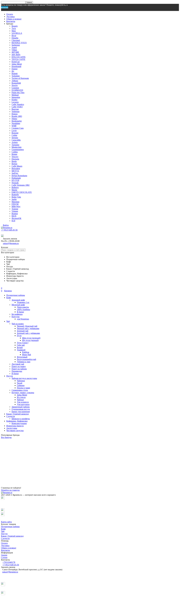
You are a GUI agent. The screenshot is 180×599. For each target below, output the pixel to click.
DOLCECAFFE (19, 57)
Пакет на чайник (19, 369)
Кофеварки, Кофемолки (17, 421)
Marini (14, 190)
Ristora (15, 114)
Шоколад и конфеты (21, 419)
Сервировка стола (20, 390)
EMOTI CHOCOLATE (22, 192)
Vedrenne (16, 111)
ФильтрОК (16, 218)
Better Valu (16, 197)
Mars (14, 31)
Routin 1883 (17, 116)
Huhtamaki (16, 178)
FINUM (15, 204)
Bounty (15, 26)
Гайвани (21, 385)
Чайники (21, 381)
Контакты (10, 21)
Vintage (15, 211)
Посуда (9, 376)
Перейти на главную (10, 490)
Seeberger (16, 45)
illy (13, 71)
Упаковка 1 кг (23, 302)
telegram (4, 7)
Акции (4, 555)
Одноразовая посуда (21, 409)
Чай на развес (18, 324)
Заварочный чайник (21, 407)
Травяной (21, 350)
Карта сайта (6, 522)
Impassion (16, 97)
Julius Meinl (17, 64)
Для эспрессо (23, 402)
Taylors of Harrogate (20, 78)
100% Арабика (23, 309)
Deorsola (15, 159)
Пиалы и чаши (23, 388)
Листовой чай (18, 364)
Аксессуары (11, 428)
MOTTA (15, 171)
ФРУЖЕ (15, 52)
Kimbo (14, 100)
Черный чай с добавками (28, 328)
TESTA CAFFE (18, 59)
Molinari (15, 95)
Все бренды (6, 437)
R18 (13, 221)
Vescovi (15, 156)
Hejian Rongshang (19, 175)
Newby (15, 85)
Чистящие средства (15, 430)
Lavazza (15, 102)
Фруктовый (22, 357)
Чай (8, 321)
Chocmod (16, 40)
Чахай (19, 383)
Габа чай (21, 345)
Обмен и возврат (13, 19)
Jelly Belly (16, 54)
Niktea (14, 119)
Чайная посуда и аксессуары (24, 378)
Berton (14, 164)
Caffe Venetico (18, 104)
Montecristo (16, 147)
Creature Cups (18, 128)
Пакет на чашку (19, 366)
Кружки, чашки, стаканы (23, 392)
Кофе (8, 297)
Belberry (15, 187)
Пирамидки (17, 371)
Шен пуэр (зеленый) (31, 338)
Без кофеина (17, 314)
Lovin (14, 130)
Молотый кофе (18, 305)
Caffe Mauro (17, 166)
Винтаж (15, 109)
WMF (14, 126)
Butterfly (15, 194)
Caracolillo (16, 140)
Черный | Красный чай (27, 326)
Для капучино (23, 404)
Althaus (15, 81)
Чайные (20, 400)
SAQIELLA (17, 33)
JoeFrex (15, 173)
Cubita (14, 135)
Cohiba (15, 152)
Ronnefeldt (16, 83)
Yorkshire (16, 76)
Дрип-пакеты (23, 307)
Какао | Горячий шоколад (17, 414)
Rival (14, 35)
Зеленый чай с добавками (28, 333)
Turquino (15, 145)
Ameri (14, 47)
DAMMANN (17, 90)
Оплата (9, 14)
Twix (14, 28)
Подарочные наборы (15, 295)
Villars (14, 50)
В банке (20, 312)
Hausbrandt (16, 66)
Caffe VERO (17, 107)
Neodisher (16, 123)
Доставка (10, 16)
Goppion (15, 88)
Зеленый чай (22, 331)
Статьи (4, 557)
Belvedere (16, 168)
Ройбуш (25, 352)
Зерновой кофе (18, 300)
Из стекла (21, 397)
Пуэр (19, 335)
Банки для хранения (21, 411)
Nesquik (15, 183)
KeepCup (16, 62)
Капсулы (16, 316)
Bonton (15, 213)
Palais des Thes (18, 92)
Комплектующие (19, 423)
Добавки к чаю (23, 362)
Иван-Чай (26, 354)
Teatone (15, 209)
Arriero (15, 142)
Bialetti (15, 73)
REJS (14, 216)
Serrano (15, 137)
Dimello (15, 38)
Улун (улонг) (22, 343)
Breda (14, 161)
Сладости (10, 416)
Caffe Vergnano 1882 (21, 185)
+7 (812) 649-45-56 (9, 230)
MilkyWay (16, 206)
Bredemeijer (17, 121)
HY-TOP (15, 180)
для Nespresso (23, 319)
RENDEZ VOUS (19, 43)
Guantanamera (18, 149)
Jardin (14, 199)
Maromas (15, 202)
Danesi (14, 69)
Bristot (14, 154)
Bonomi (15, 133)
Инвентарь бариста (15, 426)
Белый (20, 347)
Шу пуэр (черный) (30, 340)
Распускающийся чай (26, 359)
